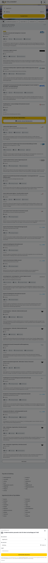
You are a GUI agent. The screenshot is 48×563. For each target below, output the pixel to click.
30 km (43, 545)
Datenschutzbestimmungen (23, 557)
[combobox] (23, 539)
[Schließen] (45, 531)
